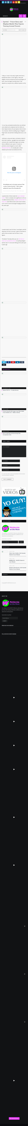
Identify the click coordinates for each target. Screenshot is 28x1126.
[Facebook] (11, 3)
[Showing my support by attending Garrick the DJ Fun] (14, 960)
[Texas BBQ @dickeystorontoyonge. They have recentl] (14, 649)
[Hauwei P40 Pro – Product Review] (14, 381)
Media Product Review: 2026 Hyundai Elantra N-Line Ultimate (17, 568)
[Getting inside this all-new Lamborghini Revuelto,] (14, 745)
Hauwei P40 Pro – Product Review (11, 390)
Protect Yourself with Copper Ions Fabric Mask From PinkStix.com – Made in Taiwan (13, 412)
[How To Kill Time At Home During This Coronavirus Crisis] (14, 424)
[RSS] (16, 3)
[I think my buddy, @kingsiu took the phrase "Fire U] (14, 937)
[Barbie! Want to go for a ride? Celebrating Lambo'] (14, 984)
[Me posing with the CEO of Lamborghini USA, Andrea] (14, 1008)
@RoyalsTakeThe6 (6, 148)
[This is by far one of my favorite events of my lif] (14, 1032)
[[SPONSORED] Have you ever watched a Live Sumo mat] (14, 1056)
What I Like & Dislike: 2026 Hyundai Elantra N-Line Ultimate (17, 554)
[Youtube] (13, 3)
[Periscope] (8, 3)
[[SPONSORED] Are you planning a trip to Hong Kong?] (14, 913)
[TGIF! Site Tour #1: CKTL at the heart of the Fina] (14, 817)
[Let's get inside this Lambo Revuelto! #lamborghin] (14, 697)
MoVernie (5, 30)
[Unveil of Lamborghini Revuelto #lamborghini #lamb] (14, 721)
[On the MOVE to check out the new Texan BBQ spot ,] (14, 673)
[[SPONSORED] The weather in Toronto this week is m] (14, 865)
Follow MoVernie (15, 1118)
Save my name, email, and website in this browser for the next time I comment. (13, 474)
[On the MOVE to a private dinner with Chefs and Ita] (14, 1080)
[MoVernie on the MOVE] (14, 9)
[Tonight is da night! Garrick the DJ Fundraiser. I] (14, 1104)
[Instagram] (5, 3)
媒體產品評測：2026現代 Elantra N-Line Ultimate (17, 561)
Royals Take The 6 (15, 190)
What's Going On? (22, 30)
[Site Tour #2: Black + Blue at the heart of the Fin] (14, 769)
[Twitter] (3, 3)
